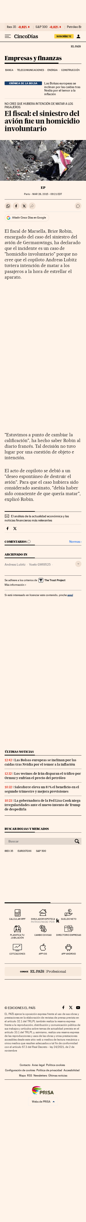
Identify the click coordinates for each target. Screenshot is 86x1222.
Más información (14, 584)
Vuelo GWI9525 (40, 564)
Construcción (70, 70)
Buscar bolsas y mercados (27, 829)
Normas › (75, 541)
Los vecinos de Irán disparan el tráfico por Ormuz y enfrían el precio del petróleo (43, 776)
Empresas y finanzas (33, 58)
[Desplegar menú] (8, 36)
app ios (43, 953)
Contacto (25, 1065)
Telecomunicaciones (30, 70)
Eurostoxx (24, 851)
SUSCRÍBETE (64, 36)
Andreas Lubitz (15, 564)
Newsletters (40, 1075)
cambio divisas (43, 935)
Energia (52, 70)
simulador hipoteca (43, 919)
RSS (29, 1075)
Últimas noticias (19, 751)
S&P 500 (41, 27)
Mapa (22, 1075)
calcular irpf (17, 919)
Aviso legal (38, 1065)
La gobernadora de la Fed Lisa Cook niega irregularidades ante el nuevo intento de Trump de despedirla (42, 804)
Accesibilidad (72, 1070)
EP (43, 188)
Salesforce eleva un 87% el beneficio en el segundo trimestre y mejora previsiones (42, 789)
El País (75, 46)
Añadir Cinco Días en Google (29, 217)
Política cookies (55, 1065)
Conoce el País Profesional (43, 971)
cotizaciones (17, 953)
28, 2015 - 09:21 (47, 194)
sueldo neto (68, 919)
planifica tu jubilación (17, 936)
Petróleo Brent (76, 27)
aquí (70, 595)
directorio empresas (68, 935)
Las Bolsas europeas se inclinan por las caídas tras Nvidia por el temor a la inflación (62, 88)
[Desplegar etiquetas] (78, 564)
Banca (9, 70)
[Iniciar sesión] (78, 36)
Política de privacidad (49, 1070)
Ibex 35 (11, 27)
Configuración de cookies (20, 1070)
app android (68, 953)
